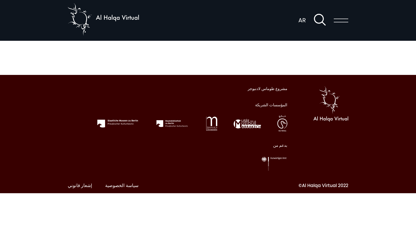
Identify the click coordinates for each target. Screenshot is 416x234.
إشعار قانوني (80, 185)
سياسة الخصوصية (121, 185)
